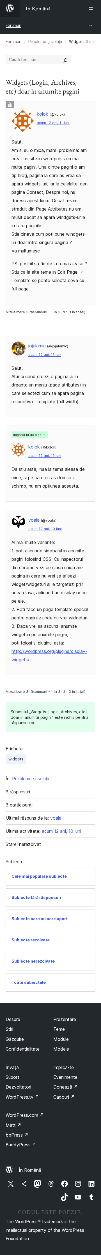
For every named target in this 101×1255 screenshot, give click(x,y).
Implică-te (63, 1067)
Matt (13, 1125)
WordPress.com (25, 1115)
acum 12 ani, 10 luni (45, 529)
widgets (15, 759)
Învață (12, 1067)
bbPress (17, 1135)
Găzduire (15, 1039)
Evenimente (65, 1077)
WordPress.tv (22, 1097)
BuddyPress (21, 1144)
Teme (59, 1029)
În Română (30, 1170)
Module (61, 1039)
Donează (65, 1087)
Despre (13, 1019)
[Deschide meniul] (92, 8)
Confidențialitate (23, 1049)
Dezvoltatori (18, 1087)
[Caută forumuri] (65, 59)
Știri (9, 1029)
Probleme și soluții (45, 41)
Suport (12, 1077)
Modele (61, 1049)
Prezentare (64, 1019)
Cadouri (64, 1097)
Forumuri (13, 25)
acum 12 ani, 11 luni (53, 123)
